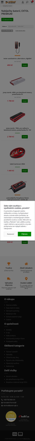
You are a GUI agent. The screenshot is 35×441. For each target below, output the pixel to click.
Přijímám (24, 234)
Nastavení (10, 234)
